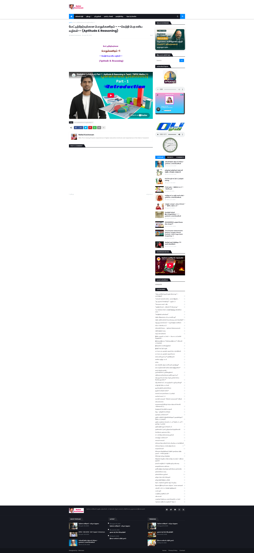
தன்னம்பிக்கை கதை (170, 472)
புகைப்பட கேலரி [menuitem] (108, 16)
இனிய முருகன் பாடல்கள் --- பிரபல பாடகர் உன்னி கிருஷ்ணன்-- (170, 337)
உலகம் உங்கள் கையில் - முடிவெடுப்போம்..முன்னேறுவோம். (170, 371)
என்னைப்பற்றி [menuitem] (79, 16)
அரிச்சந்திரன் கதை (170, 331)
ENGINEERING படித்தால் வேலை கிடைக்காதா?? (174, 223)
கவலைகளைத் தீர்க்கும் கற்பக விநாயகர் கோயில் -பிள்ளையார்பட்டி (170, 405)
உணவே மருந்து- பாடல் (170, 359)
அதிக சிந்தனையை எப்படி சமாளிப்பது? (170, 317)
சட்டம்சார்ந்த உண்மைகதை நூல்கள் (170, 435)
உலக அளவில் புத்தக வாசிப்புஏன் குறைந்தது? (170, 365)
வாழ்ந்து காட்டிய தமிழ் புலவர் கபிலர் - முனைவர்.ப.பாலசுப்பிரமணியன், (175, 196)
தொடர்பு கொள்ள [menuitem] (131, 16)
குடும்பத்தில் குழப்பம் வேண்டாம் (170, 427)
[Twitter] (86, 127)
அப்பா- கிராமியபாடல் (170, 325)
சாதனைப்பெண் (170, 449)
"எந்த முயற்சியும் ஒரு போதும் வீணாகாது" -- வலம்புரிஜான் (170, 295)
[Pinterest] (90, 127)
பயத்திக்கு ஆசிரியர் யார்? (170, 494)
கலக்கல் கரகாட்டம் (170, 396)
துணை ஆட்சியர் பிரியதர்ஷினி (118, 532)
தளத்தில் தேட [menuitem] (120, 16)
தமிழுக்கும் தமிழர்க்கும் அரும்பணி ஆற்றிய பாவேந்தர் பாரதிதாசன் (174, 171)
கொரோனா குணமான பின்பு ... (170, 432)
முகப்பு (70, 22)
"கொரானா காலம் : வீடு (170, 304)
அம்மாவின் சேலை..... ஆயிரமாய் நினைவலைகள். (170, 328)
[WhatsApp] (95, 127)
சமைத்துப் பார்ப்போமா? (170, 438)
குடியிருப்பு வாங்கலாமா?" (170, 415)
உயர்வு (170, 362)
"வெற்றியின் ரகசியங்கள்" (170, 314)
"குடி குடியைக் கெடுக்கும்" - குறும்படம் (170, 301)
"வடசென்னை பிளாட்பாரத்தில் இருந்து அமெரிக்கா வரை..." (170, 311)
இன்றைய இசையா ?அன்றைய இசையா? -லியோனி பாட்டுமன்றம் (170, 342)
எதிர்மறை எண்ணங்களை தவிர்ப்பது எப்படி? (170, 375)
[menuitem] (71, 16)
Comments (180, 157)
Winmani (81, 550)
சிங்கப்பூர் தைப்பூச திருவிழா (170, 456)
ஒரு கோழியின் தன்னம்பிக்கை (170, 388)
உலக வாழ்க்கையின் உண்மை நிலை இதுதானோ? (170, 368)
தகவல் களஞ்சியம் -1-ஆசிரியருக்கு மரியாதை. (170, 463)
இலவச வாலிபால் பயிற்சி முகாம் (118, 538)
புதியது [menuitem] (88, 16)
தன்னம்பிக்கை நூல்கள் (170, 474)
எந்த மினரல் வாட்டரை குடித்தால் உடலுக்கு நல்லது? (170, 382)
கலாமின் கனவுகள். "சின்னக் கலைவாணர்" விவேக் (170, 399)
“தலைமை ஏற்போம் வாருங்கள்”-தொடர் (170, 502)
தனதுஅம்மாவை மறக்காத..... (170, 466)
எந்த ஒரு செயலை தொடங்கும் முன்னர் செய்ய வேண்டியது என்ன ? (170, 379)
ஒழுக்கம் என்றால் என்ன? (170, 391)
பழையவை (149, 194)
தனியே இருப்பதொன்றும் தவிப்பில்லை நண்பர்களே (170, 469)
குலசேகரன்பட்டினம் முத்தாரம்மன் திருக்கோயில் (170, 429)
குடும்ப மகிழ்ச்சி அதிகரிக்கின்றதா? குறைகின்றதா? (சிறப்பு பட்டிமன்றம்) (170, 418)
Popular (160, 157)
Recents (170, 157)
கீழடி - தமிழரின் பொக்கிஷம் (170, 412)
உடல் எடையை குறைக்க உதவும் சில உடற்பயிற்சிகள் (170, 351)
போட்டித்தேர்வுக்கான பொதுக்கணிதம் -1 (84, 22)
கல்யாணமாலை (170, 402)
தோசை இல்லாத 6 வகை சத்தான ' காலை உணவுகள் (170, 485)
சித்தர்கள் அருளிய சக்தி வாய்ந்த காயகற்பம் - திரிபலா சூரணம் (170, 460)
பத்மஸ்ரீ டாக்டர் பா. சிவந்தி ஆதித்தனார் (170, 488)
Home (164, 550)
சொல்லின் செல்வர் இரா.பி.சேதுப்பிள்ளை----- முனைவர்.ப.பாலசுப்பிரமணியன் (173, 214)
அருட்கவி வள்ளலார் (170, 334)
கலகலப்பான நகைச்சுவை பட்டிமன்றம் (170, 393)
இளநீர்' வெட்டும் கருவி (170, 348)
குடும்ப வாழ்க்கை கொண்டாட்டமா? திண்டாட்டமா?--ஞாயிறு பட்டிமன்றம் (170, 423)
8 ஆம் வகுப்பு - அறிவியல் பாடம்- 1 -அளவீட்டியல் (174, 188)
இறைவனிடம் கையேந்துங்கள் (170, 346)
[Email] (99, 127)
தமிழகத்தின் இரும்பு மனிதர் (170, 480)
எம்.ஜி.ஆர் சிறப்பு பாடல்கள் (170, 385)
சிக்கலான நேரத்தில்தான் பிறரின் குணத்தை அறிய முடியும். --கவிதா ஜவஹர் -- (170, 452)
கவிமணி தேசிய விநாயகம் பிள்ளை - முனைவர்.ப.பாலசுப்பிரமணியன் (174, 162)
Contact (182, 550)
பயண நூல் (170, 491)
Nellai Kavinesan (86, 134)
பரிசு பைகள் (170, 496)
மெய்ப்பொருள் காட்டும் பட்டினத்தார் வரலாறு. (174, 179)
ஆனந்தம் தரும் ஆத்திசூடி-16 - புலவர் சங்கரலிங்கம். (173, 243)
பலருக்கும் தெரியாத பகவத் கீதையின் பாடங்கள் (170, 499)
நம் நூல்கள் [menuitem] (97, 16)
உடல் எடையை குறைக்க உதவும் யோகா (170, 354)
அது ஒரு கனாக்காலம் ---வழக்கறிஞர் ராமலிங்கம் (170, 323)
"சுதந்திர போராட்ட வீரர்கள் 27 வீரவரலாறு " (170, 307)
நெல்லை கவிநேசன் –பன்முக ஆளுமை (89, 524)
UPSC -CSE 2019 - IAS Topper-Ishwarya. (92, 532)
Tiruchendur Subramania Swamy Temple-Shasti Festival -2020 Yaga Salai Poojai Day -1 (174, 233)
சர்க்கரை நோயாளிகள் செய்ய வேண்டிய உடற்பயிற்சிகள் (170, 443)
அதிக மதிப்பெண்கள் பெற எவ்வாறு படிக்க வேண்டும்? (170, 320)
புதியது (72, 194)
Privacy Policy (173, 550)
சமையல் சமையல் (170, 440)
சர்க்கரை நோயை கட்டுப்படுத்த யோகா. (169, 446)
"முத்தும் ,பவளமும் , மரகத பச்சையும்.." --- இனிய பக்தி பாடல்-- (175, 205)
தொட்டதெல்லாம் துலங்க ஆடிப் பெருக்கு (170, 483)
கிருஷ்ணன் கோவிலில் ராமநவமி (170, 409)
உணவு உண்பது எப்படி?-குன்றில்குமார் (170, 357)
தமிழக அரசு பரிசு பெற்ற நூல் (170, 477)
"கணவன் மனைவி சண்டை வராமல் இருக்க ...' (170, 299)
